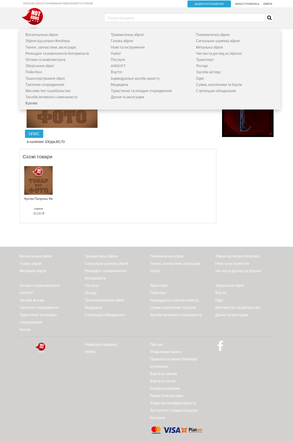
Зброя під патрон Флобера (47, 40)
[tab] (34, 134)
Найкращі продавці (101, 344)
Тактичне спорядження (44, 84)
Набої (116, 53)
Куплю (24, 329)
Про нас (156, 344)
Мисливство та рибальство (48, 90)
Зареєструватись (247, 3)
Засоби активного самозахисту (51, 97)
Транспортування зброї (45, 78)
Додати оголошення (209, 3)
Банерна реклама (165, 388)
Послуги (118, 59)
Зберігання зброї (39, 65)
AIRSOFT (118, 65)
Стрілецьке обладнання (216, 90)
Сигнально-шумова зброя (218, 40)
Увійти (267, 3)
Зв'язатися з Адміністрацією (174, 410)
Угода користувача (165, 351)
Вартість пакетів (163, 373)
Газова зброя (122, 40)
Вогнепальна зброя (41, 34)
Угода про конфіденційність (173, 403)
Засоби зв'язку (208, 72)
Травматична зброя (127, 34)
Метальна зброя (209, 47)
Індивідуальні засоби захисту (135, 78)
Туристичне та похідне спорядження (141, 90)
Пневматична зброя (213, 34)
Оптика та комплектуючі (45, 59)
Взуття (116, 72)
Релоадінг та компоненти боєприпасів (57, 53)
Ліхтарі (202, 65)
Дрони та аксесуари (127, 97)
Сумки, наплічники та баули (219, 84)
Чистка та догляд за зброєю (219, 53)
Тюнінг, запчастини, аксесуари (50, 47)
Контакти (157, 417)
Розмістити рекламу (166, 395)
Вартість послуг (163, 381)
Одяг (200, 78)
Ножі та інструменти (128, 47)
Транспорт (205, 59)
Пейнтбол (33, 72)
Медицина (119, 84)
